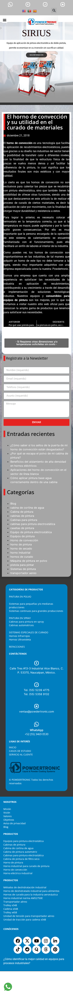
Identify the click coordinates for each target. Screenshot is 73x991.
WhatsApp (36, 730)
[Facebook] (18, 941)
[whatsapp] (10, 4)
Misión (7, 809)
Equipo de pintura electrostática (31, 532)
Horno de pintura (13, 862)
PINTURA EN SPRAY (20, 618)
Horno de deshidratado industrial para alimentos (31, 891)
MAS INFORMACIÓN (36, 55)
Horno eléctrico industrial (17, 873)
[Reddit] (27, 949)
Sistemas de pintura (23, 569)
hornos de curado (21, 556)
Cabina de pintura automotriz (20, 851)
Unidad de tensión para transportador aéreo (28, 916)
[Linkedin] (55, 941)
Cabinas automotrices (21, 625)
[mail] (62, 4)
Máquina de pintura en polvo (28, 560)
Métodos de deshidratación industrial (24, 887)
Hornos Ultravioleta (20, 639)
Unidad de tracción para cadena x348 (24, 919)
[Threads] (46, 949)
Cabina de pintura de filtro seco (21, 859)
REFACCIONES (17, 646)
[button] (54, 10)
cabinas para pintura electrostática (32, 524)
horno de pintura (21, 544)
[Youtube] (36, 941)
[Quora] (36, 949)
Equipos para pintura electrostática (23, 841)
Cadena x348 (10, 908)
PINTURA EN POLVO (20, 596)
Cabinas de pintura (14, 844)
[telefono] (45, 4)
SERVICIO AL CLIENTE (21, 754)
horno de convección (19, 143)
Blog (13, 503)
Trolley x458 (10, 912)
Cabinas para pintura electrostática (23, 855)
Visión (6, 812)
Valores (7, 816)
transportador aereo (23, 573)
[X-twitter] (27, 941)
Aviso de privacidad (14, 823)
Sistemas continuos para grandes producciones (36, 611)
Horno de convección (24, 540)
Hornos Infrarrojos (19, 636)
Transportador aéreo (15, 901)
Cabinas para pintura (23, 520)
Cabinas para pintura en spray (26, 621)
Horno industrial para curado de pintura (26, 866)
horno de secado (21, 548)
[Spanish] (34, 11)
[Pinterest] (55, 949)
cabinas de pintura (22, 515)
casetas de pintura (22, 528)
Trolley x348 (10, 905)
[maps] (28, 4)
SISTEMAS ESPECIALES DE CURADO (28, 632)
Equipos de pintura (22, 536)
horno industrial (20, 552)
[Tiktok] (18, 949)
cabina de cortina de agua (27, 507)
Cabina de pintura (21, 511)
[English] (24, 11)
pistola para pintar (22, 565)
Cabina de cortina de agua (18, 848)
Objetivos (8, 819)
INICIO (12, 747)
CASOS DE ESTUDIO (20, 751)
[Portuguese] (29, 11)
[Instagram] (46, 941)
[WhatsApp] (36, 724)
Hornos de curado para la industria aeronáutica (30, 894)
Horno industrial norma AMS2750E (23, 898)
